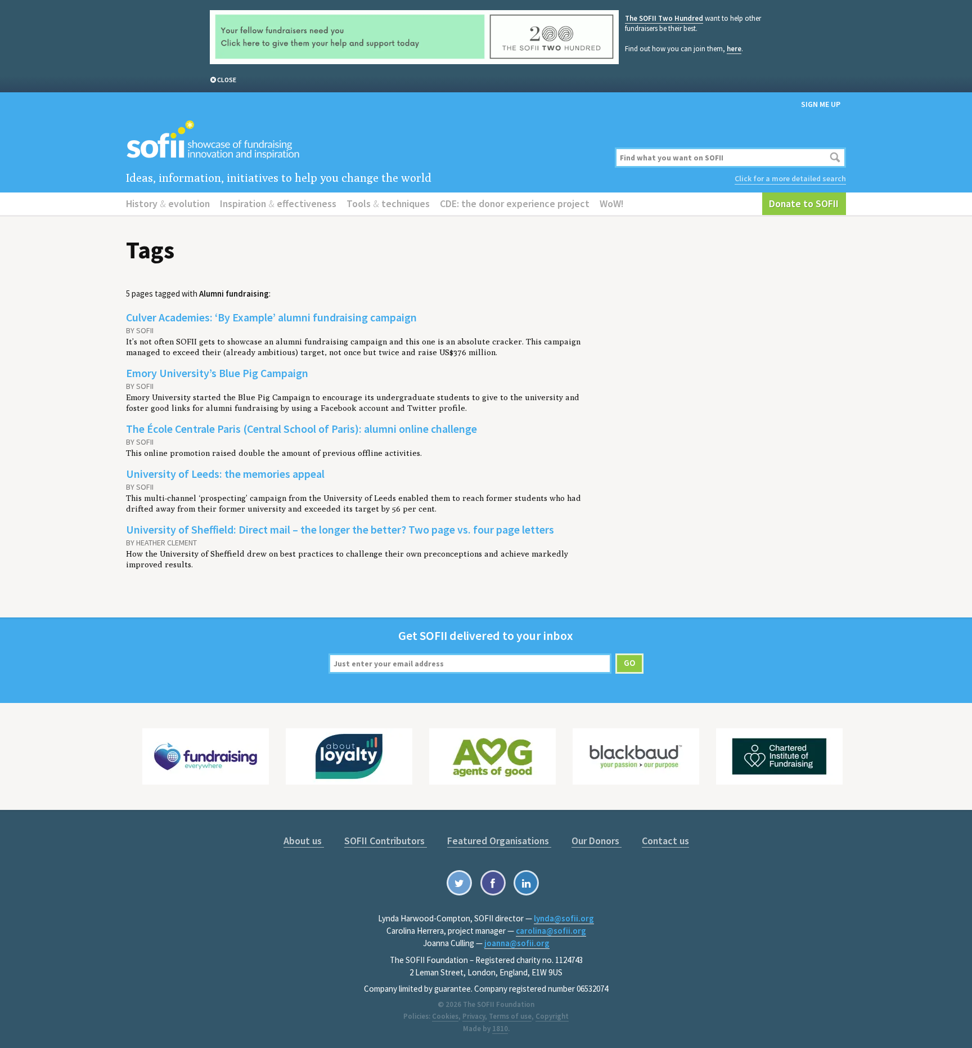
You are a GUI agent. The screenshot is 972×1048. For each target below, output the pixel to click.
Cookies (445, 1016)
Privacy (473, 1016)
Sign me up (820, 104)
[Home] (363, 140)
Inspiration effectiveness (278, 203)
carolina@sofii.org (551, 930)
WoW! (612, 203)
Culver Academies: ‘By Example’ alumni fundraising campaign (271, 317)
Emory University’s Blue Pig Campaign (217, 373)
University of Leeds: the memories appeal (225, 474)
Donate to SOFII (804, 203)
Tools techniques (388, 203)
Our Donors (597, 840)
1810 (500, 1028)
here (734, 48)
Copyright (552, 1016)
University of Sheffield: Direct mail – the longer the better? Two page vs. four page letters (340, 529)
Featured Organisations (499, 840)
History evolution (168, 203)
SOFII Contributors (385, 840)
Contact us (665, 840)
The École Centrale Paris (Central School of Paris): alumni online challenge (301, 429)
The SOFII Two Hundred (664, 18)
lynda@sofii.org (564, 918)
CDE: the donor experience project (515, 203)
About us (304, 840)
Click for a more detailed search (790, 178)
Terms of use (510, 1016)
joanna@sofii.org (517, 943)
